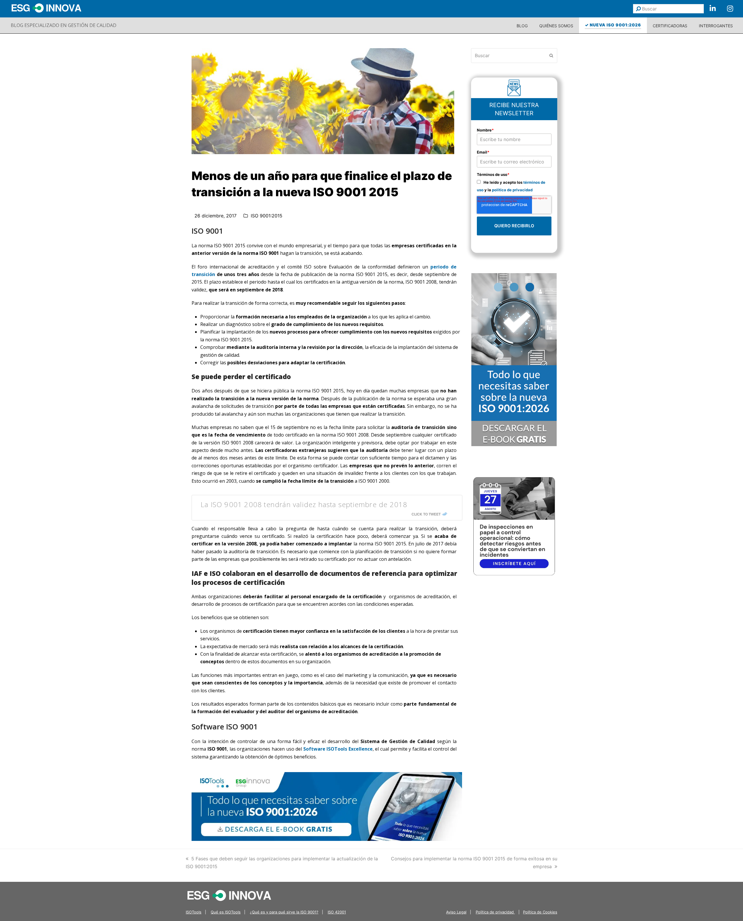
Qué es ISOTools (226, 912)
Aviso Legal (456, 912)
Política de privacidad (495, 912)
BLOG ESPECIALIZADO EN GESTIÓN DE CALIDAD (63, 25)
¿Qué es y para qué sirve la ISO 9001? (284, 912)
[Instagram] (730, 9)
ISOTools (193, 912)
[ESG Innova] (229, 895)
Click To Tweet (426, 514)
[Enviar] (638, 9)
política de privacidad (512, 190)
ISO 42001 (337, 912)
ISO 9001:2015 (266, 216)
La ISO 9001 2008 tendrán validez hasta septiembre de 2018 (304, 504)
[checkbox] (514, 186)
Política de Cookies (540, 912)
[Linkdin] (712, 9)
